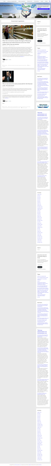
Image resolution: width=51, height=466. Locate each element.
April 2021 (39, 202)
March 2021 (39, 204)
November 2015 (39, 238)
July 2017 (38, 228)
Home (4, 1)
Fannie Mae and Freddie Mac (14, 106)
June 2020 (39, 212)
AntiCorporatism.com (42, 115)
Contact (46, 1)
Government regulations (18, 65)
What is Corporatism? (21, 1)
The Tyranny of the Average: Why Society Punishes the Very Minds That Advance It (42, 79)
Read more (22, 56)
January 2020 (39, 436)
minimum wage (24, 65)
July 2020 (38, 428)
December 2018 (39, 224)
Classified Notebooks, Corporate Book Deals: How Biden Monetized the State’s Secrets (42, 97)
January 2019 (39, 223)
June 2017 (38, 447)
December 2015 (39, 236)
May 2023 (38, 417)
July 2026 (38, 413)
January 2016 (39, 235)
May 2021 (38, 201)
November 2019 (39, 220)
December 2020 (39, 206)
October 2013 (39, 240)
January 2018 (39, 225)
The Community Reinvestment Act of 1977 (14, 107)
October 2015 (39, 239)
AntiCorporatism (12, 45)
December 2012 (39, 242)
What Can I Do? (29, 1)
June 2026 (39, 197)
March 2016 (39, 451)
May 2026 (38, 198)
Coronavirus (13, 65)
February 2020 (39, 217)
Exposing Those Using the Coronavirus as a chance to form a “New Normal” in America (42, 57)
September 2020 (40, 208)
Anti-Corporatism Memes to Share (42, 51)
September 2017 (39, 227)
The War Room (36, 1)
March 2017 (39, 231)
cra (9, 106)
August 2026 (39, 194)
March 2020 (39, 216)
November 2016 (39, 232)
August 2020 (39, 209)
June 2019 (38, 221)
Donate (42, 1)
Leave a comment (24, 107)
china (10, 65)
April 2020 (39, 432)
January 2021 (39, 205)
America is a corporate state (41, 276)
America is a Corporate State (11, 1)
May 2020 (38, 213)
